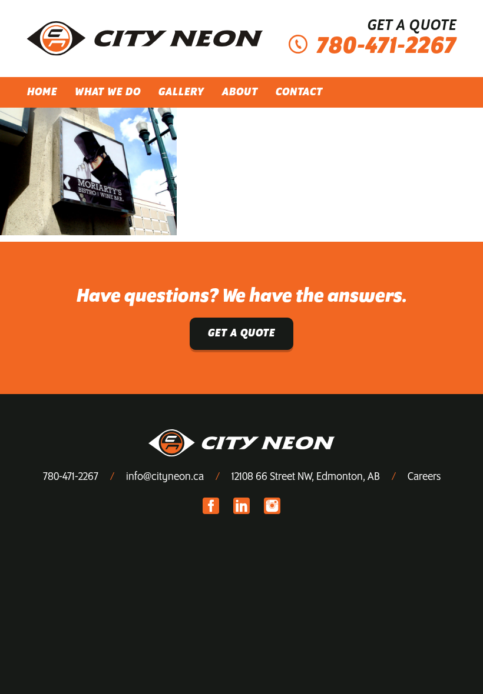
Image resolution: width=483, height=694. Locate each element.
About (240, 92)
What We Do (108, 92)
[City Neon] (145, 38)
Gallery (181, 92)
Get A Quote (241, 333)
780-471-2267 (70, 477)
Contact (299, 92)
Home (42, 92)
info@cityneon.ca (165, 477)
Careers (424, 477)
